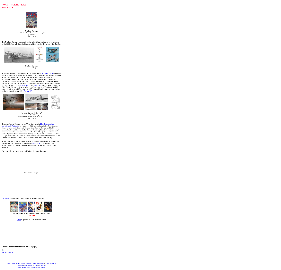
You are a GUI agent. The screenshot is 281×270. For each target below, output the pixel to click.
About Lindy (15, 263)
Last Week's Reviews (26, 263)
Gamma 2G (28, 91)
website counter (7, 252)
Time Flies (37, 85)
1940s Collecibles (50, 263)
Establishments (28, 265)
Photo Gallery (31, 267)
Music (19, 267)
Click (19, 220)
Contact (43, 267)
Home (9, 263)
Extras (38, 267)
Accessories (42, 265)
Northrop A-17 (37, 143)
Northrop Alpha (47, 73)
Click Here (6, 198)
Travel (36, 265)
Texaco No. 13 (25, 85)
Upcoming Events (38, 263)
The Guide (20, 265)
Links (24, 267)
